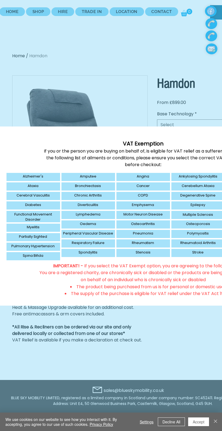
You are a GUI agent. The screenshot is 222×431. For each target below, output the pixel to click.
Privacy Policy (101, 424)
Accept (198, 421)
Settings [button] (147, 421)
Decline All (171, 421)
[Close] (215, 422)
